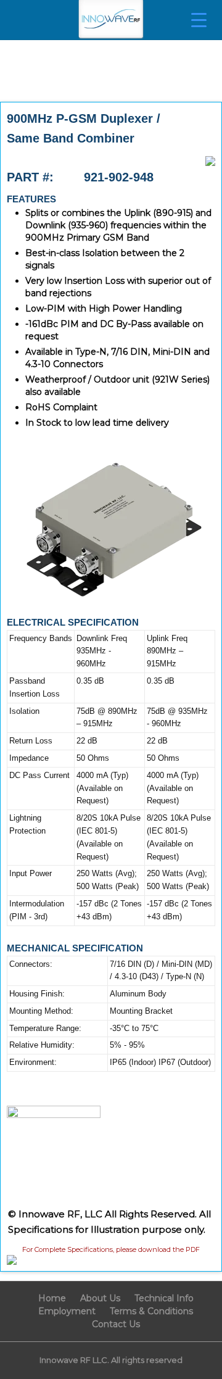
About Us (100, 1298)
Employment (67, 1311)
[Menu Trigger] (198, 19)
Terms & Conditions (151, 1311)
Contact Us (116, 1324)
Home (52, 1298)
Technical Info (164, 1298)
